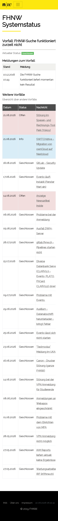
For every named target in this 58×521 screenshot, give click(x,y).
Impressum (27, 502)
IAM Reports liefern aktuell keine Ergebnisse (45, 455)
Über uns (14, 502)
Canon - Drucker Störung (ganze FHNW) (45, 365)
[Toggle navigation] (17, 4)
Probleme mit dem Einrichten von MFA (44, 422)
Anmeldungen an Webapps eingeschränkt (46, 403)
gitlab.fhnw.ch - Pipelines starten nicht (45, 247)
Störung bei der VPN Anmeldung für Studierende (45, 384)
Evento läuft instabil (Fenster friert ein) (45, 181)
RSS (5, 502)
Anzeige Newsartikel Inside (43, 200)
